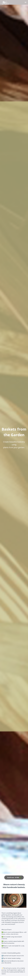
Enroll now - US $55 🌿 (14, 877)
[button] (25, 2)
